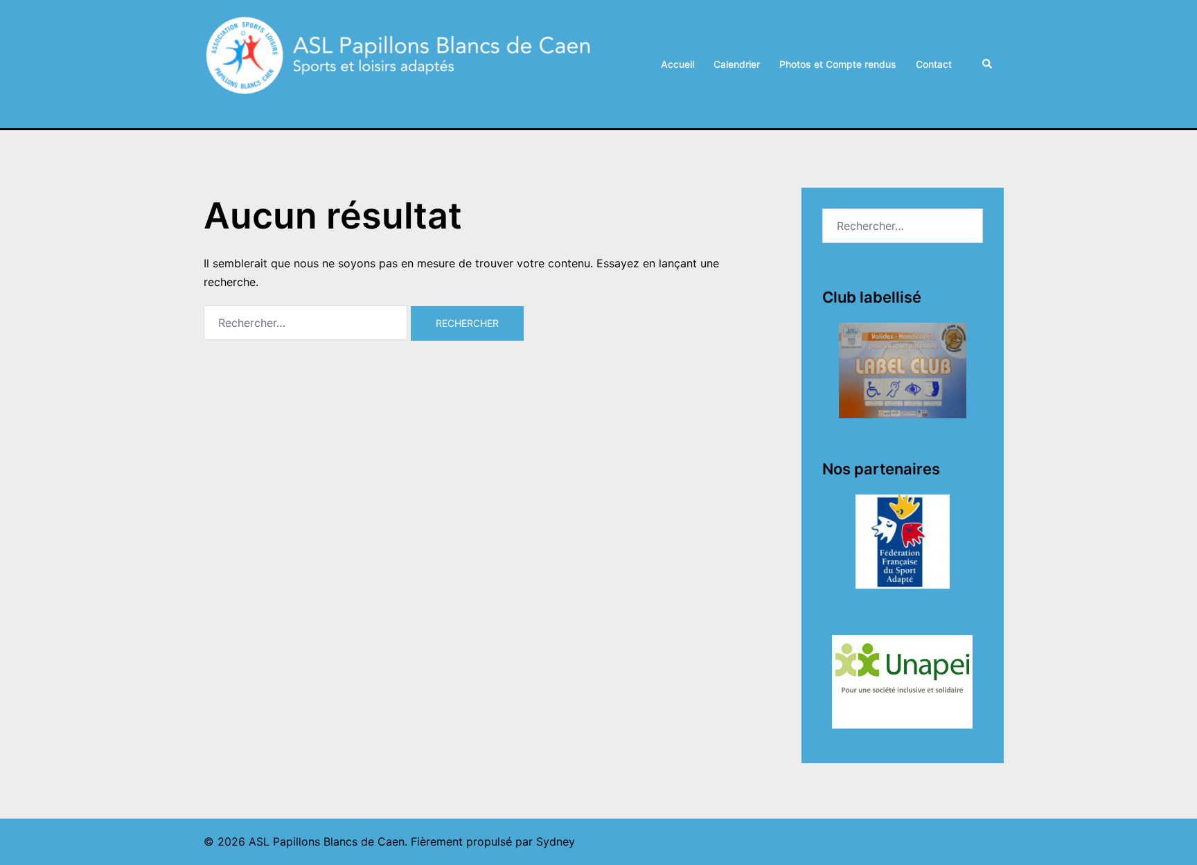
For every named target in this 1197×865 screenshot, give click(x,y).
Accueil (677, 64)
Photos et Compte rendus (837, 64)
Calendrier (736, 64)
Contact (934, 64)
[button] (987, 63)
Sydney (555, 841)
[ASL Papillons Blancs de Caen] (401, 63)
